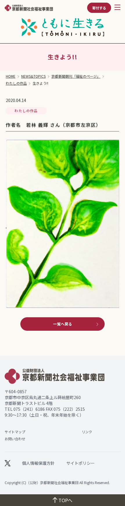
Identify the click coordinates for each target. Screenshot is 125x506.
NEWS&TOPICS (33, 76)
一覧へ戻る (62, 324)
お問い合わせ (15, 438)
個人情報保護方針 (38, 463)
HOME (10, 76)
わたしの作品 (16, 83)
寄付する (99, 7)
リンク (87, 431)
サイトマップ (15, 431)
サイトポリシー (80, 463)
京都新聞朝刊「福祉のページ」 (75, 76)
